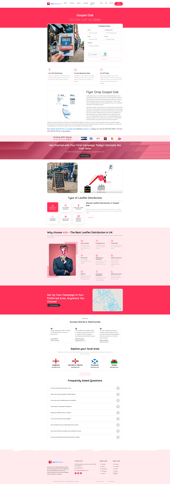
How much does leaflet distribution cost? (61, 388)
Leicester (116, 464)
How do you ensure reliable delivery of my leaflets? (63, 400)
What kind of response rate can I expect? (61, 412)
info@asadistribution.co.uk (82, 470)
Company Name (109, 30)
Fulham (116, 471)
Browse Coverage (85, 374)
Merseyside (104, 468)
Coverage (85, 3)
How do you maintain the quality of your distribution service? (66, 431)
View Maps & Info (56, 367)
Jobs (106, 3)
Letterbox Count (92, 3)
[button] (66, 3)
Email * (89, 36)
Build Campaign (118, 3)
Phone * (106, 36)
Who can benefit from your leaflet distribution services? (64, 424)
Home (71, 19)
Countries (77, 19)
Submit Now (104, 59)
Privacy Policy (111, 481)
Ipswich (103, 466)
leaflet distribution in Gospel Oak (63, 129)
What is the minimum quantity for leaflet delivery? (63, 394)
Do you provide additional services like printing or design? (65, 437)
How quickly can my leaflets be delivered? (61, 406)
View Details (90, 217)
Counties (84, 19)
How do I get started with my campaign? (61, 418)
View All (115, 473)
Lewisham (116, 466)
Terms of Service (100, 481)
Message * (90, 42)
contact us (86, 129)
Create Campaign (85, 155)
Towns (90, 19)
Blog (101, 3)
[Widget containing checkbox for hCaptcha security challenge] (98, 54)
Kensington (104, 471)
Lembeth (104, 464)
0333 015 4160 (79, 468)
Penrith (116, 468)
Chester (103, 473)
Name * (89, 30)
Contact (111, 3)
